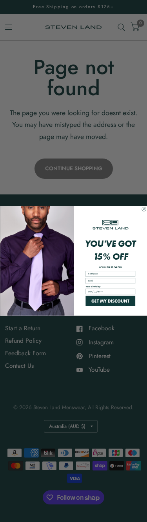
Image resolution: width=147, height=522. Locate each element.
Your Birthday (92, 286)
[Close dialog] (144, 209)
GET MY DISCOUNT (110, 301)
